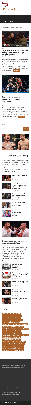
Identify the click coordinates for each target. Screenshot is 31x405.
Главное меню (9, 21)
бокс (4, 343)
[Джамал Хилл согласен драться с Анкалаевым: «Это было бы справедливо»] (6, 189)
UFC (2, 151)
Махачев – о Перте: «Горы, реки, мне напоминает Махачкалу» (20, 195)
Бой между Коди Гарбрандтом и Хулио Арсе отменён (20, 266)
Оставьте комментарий (7, 56)
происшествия (19, 348)
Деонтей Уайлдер (23, 324)
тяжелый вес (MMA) (18, 350)
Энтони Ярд (14, 341)
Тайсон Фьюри (24, 335)
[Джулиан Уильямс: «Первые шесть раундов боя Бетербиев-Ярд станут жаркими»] (15, 39)
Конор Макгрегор (24, 328)
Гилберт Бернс (6, 322)
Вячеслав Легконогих (17, 320)
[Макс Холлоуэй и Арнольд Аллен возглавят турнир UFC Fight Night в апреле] (6, 278)
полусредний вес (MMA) (17, 346)
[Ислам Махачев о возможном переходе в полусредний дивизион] (6, 295)
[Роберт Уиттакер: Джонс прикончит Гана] (6, 303)
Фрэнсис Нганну (16, 337)
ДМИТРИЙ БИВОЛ (7, 324)
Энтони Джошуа (6, 341)
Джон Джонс (20, 326)
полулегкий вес (6, 346)
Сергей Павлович (7, 335)
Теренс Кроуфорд (7, 337)
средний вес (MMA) (7, 350)
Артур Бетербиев (16, 317)
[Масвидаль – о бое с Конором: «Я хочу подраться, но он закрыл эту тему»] (6, 216)
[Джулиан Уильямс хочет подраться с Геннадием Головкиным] (15, 85)
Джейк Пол (13, 326)
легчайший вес (20, 343)
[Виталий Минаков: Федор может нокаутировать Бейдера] (15, 237)
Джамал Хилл (6, 326)
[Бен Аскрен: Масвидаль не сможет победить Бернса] (6, 286)
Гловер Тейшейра (15, 322)
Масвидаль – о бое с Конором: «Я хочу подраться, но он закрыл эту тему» (19, 213)
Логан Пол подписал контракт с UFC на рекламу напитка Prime (20, 204)
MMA (4, 313)
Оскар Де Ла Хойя (7, 333)
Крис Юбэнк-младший (8, 330)
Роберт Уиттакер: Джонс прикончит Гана (19, 299)
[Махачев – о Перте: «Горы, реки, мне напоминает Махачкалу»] (6, 199)
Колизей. (9, 9)
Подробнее (16, 70)
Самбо (19, 333)
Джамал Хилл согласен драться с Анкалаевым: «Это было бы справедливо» (19, 186)
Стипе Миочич (16, 335)
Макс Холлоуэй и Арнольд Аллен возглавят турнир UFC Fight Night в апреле (20, 274)
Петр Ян (14, 333)
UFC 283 (12, 313)
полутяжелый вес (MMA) (9, 348)
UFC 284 (18, 313)
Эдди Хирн (17, 339)
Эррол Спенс (22, 341)
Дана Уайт (15, 324)
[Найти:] (15, 129)
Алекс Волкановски (7, 315)
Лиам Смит (17, 330)
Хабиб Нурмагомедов (8, 339)
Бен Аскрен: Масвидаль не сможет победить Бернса (20, 282)
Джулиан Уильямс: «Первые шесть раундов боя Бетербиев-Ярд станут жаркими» (15, 53)
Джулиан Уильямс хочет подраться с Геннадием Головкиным (11, 99)
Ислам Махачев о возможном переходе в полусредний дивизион (19, 291)
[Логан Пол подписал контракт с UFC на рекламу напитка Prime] (6, 207)
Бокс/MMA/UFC (6, 320)
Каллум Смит (15, 328)
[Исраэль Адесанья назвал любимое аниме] (6, 180)
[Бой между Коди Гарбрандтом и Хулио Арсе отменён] (6, 269)
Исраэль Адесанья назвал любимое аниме (20, 176)
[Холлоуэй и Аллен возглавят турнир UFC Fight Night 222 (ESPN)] (15, 150)
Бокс (3, 48)
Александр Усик (6, 317)
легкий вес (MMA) (10, 343)
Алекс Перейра (17, 315)
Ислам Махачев (6, 328)
